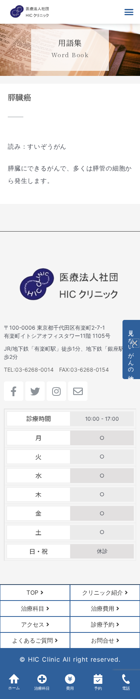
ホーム (14, 688)
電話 (126, 688)
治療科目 (42, 688)
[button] (129, 12)
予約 (98, 688)
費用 (70, 688)
